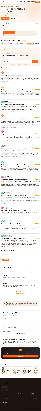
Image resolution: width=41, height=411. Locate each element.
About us (19, 395)
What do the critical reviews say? (9, 55)
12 (22, 295)
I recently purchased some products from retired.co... (15, 104)
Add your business (34, 398)
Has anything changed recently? (9, 57)
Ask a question (5, 259)
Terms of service (29, 408)
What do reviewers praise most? (22, 55)
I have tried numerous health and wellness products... (15, 195)
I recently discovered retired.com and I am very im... (14, 210)
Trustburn (4, 383)
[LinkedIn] (7, 390)
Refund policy (35, 408)
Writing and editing (9, 6)
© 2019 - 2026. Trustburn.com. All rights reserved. (10, 408)
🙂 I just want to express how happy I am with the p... (14, 134)
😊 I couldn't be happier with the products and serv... (14, 179)
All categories (5, 395)
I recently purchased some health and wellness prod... (15, 75)
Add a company (6, 398)
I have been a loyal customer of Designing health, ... (14, 223)
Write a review (22, 1)
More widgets (5, 306)
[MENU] (2, 1)
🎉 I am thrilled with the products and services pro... (14, 238)
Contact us (20, 396)
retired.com (14, 315)
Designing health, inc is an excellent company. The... (14, 148)
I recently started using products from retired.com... (14, 118)
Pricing (32, 396)
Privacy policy (22, 408)
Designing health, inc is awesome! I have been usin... (14, 90)
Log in (32, 1)
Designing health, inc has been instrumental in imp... (14, 165)
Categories (28, 1)
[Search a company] (18, 2)
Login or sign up (6, 404)
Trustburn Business (34, 395)
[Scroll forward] (39, 365)
